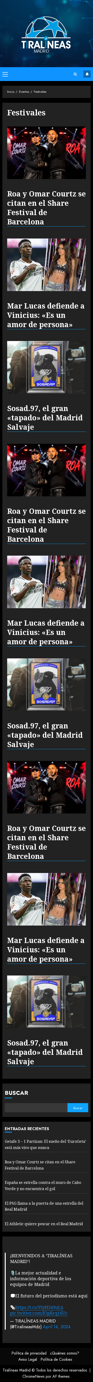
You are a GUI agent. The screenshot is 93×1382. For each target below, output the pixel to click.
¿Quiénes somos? (64, 1353)
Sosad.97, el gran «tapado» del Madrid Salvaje (45, 418)
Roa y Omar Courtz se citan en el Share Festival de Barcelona (46, 208)
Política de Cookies (56, 1359)
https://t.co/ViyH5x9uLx (39, 1307)
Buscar (16, 1093)
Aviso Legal (27, 1359)
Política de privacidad (28, 1353)
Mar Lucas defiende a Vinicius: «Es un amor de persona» (46, 315)
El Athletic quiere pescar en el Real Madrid (44, 1223)
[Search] (75, 74)
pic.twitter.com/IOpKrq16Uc (38, 1313)
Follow (87, 74)
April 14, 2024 (57, 1327)
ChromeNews (33, 1376)
